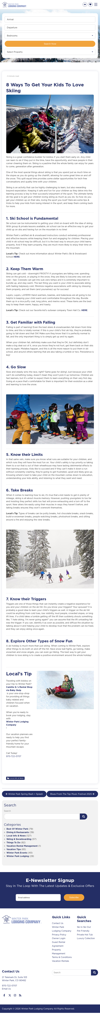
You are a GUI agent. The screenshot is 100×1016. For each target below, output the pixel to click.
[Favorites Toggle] (90, 4)
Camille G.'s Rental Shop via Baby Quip (19, 689)
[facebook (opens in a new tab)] (4, 995)
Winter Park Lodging (18, 856)
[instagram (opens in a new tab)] (15, 995)
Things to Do (13, 842)
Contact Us (57, 923)
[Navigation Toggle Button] (96, 4)
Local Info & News (17, 778)
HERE (17, 256)
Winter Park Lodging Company (17, 723)
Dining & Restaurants (18, 832)
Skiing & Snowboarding (19, 839)
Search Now (50, 43)
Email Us (6, 988)
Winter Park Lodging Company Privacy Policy (61, 931)
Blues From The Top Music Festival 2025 (71, 794)
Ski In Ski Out (84, 927)
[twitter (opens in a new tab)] (9, 995)
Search (7, 810)
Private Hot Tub (85, 934)
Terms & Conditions (62, 957)
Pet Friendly (83, 930)
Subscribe (74, 897)
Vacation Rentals (60, 961)
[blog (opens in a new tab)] (20, 995)
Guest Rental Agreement (58, 944)
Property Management (58, 951)
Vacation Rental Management (22, 846)
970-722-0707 (13, 756)
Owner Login (58, 938)
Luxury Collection (86, 938)
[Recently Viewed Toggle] (85, 4)
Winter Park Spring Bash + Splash (25, 794)
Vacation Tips (14, 849)
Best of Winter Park (17, 829)
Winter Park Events (17, 853)
